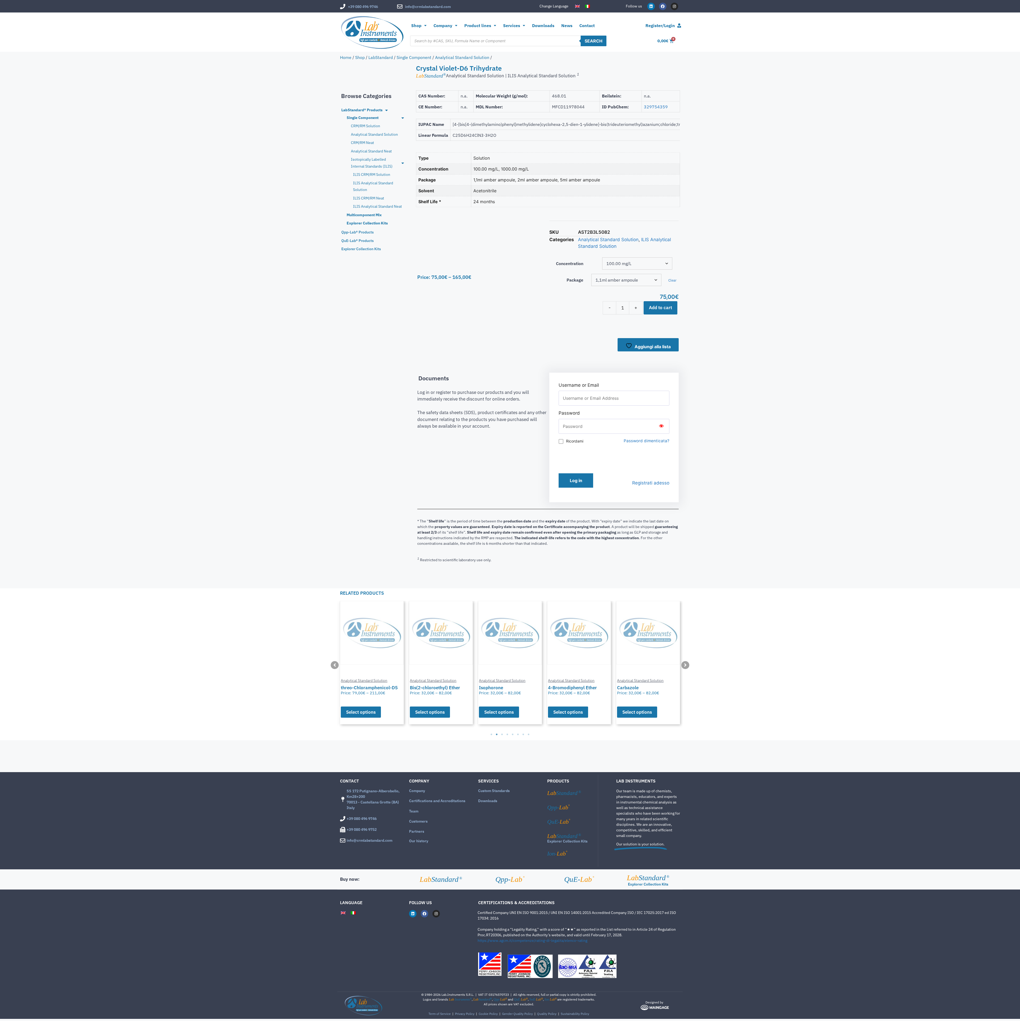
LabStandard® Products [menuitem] (361, 110)
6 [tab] (518, 734)
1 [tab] (491, 734)
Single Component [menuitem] (363, 117)
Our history (418, 841)
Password (569, 413)
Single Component (414, 57)
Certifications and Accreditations (437, 800)
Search (593, 41)
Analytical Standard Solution (462, 57)
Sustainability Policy (575, 1014)
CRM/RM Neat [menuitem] (362, 142)
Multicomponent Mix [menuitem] (364, 214)
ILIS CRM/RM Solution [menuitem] (371, 174)
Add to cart (660, 307)
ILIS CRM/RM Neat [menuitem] (368, 198)
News (566, 25)
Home (345, 57)
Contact (587, 25)
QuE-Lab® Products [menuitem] (357, 240)
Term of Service (439, 1014)
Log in (576, 480)
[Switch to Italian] (588, 6)
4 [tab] (507, 734)
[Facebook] (662, 6)
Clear (672, 280)
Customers (418, 821)
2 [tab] (496, 734)
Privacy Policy (464, 1014)
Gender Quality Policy (517, 1014)
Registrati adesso (650, 483)
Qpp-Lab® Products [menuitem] (357, 232)
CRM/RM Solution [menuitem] (365, 126)
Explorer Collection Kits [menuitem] (367, 223)
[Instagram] (674, 6)
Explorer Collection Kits (567, 841)
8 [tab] (528, 734)
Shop (416, 25)
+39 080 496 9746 (363, 6)
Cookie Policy (488, 1014)
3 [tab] (502, 734)
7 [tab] (523, 734)
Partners (416, 831)
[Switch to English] (577, 6)
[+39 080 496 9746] (342, 6)
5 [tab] (512, 734)
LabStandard (380, 57)
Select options (361, 712)
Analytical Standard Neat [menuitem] (371, 151)
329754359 (656, 106)
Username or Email (579, 385)
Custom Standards (494, 790)
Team (413, 811)
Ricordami (574, 441)
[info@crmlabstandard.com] (399, 6)
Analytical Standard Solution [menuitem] (374, 134)
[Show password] (661, 426)
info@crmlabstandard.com (428, 6)
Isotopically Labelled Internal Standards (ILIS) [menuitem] (372, 162)
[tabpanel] (371, 663)
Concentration (569, 263)
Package (575, 280)
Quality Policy (546, 1014)
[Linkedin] (651, 6)
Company (417, 790)
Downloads (543, 25)
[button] (335, 665)
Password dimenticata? (646, 440)
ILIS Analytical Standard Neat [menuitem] (377, 206)
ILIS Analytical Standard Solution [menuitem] (373, 186)
